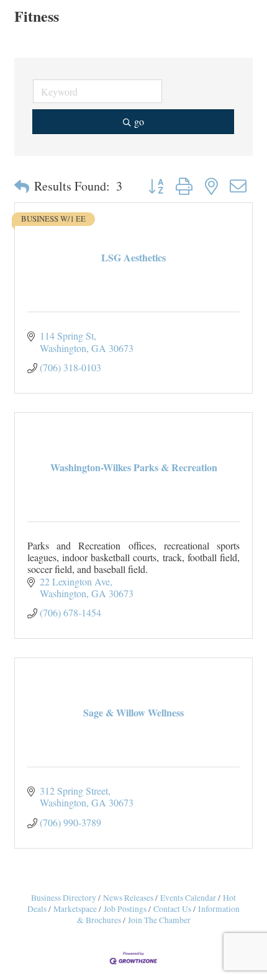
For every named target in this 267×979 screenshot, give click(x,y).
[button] (21, 186)
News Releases (128, 897)
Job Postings (125, 908)
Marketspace (75, 908)
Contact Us (172, 908)
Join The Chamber (159, 920)
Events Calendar (188, 897)
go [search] (139, 121)
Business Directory (63, 897)
